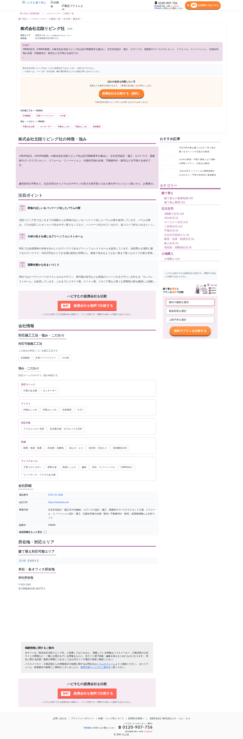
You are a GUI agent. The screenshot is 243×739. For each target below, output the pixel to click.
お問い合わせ (60, 718)
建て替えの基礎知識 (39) (178, 198)
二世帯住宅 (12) (173, 226)
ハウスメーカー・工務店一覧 (60, 14)
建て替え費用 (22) (174, 202)
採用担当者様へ (136, 718)
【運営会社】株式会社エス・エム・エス (169, 718)
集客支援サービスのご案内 (94, 667)
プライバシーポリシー (82, 718)
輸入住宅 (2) (171, 243)
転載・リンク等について (111, 718)
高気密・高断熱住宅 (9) (177, 247)
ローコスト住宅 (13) (176, 222)
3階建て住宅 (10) (174, 214)
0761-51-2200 (55, 495)
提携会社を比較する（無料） (121, 93)
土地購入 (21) (172, 259)
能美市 (33, 561)
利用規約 (158, 8)
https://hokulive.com (58, 502)
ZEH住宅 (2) (171, 218)
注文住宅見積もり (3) (176, 235)
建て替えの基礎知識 (29, 14)
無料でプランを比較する (190, 330)
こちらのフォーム (106, 664)
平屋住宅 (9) (171, 230)
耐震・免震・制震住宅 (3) (179, 239)
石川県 (22, 561)
